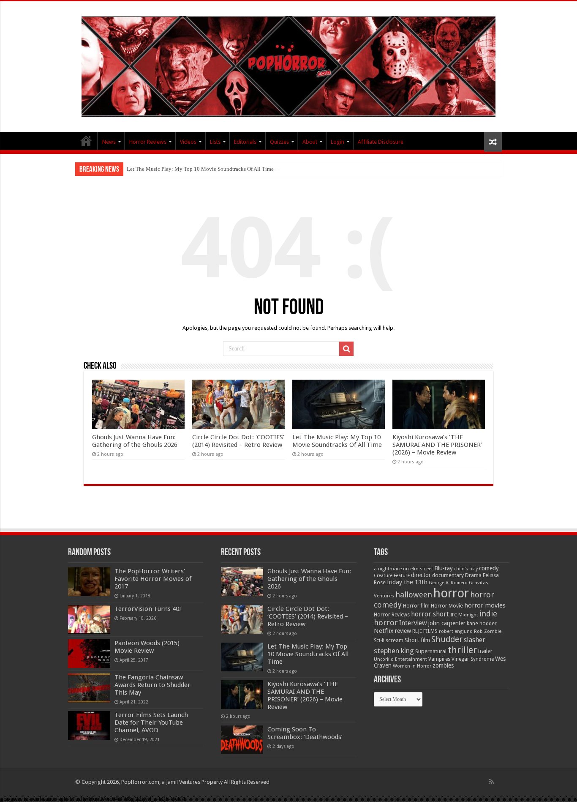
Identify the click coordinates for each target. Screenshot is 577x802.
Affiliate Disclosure (380, 142)
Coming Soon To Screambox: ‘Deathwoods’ (305, 733)
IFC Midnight (464, 615)
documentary (448, 575)
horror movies (485, 605)
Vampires (439, 659)
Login (337, 142)
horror (451, 593)
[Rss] (491, 782)
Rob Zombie (487, 631)
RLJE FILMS (425, 631)
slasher (474, 640)
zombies (443, 665)
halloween (413, 594)
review (403, 630)
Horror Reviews (147, 142)
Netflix (384, 631)
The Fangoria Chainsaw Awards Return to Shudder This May (152, 684)
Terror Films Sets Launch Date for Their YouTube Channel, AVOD (151, 722)
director (421, 575)
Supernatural (430, 651)
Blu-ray (443, 568)
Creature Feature (392, 575)
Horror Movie (447, 605)
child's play (466, 569)
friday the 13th (407, 582)
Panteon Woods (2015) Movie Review (147, 646)
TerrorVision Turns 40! (147, 609)
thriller (462, 649)
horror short (430, 614)
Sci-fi (379, 640)
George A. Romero (448, 583)
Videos (188, 142)
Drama (473, 575)
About (309, 142)
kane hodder (482, 624)
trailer (485, 651)
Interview (413, 623)
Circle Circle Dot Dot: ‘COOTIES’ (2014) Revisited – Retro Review (238, 441)
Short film (417, 640)
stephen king (394, 650)
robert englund (456, 631)
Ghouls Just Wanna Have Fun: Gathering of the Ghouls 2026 (134, 441)
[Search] (346, 349)
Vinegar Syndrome (473, 659)
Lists (215, 142)
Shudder (447, 639)
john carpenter (446, 623)
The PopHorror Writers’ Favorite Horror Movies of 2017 (152, 578)
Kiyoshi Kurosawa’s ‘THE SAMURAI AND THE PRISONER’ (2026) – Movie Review (437, 444)
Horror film (416, 606)
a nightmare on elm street (403, 569)
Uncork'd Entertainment (400, 659)
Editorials (245, 142)
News (109, 142)
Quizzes (279, 142)
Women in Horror (412, 666)
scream (394, 640)
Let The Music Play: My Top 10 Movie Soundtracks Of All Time (200, 169)
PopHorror (86, 141)
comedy (489, 568)
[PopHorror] (288, 65)
